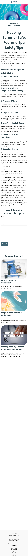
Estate (14, 551)
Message (3, 232)
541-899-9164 (16, 535)
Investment (14, 549)
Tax (14, 554)
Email (2, 224)
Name (2, 216)
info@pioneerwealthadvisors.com (14, 543)
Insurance (14, 552)
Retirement (14, 548)
